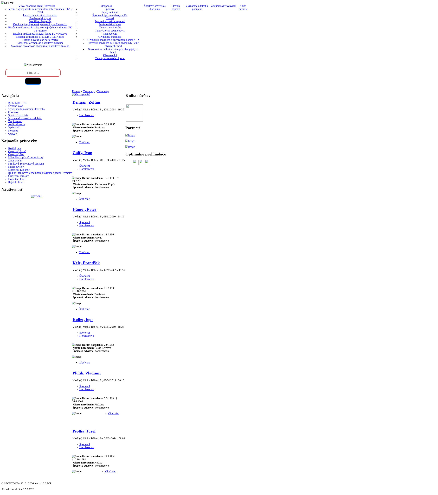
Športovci (110, 9)
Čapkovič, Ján (16, 154)
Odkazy (12, 133)
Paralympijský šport (40, 18)
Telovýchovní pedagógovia (110, 30)
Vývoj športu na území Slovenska (26, 109)
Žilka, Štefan (15, 160)
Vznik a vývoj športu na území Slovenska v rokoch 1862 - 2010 (40, 11)
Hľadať (33, 81)
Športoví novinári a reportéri (110, 21)
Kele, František (86, 263)
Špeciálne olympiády (40, 21)
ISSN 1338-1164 (17, 102)
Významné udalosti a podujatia (197, 7)
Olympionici (110, 55)
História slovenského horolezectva (40, 39)
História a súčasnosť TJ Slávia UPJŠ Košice (40, 36)
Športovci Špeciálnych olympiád (109, 15)
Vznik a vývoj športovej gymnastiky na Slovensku (40, 24)
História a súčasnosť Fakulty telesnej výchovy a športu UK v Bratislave (40, 29)
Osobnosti (13, 112)
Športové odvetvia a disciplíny (155, 7)
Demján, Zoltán (86, 102)
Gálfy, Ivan (82, 153)
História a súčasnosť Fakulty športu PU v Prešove (40, 33)
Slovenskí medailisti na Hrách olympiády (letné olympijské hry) (113, 44)
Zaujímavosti (218, 5)
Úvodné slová (15, 105)
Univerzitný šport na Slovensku (40, 15)
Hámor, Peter (84, 209)
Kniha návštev (243, 7)
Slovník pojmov (176, 7)
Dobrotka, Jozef (16, 179)
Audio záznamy (16, 124)
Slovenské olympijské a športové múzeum (40, 42)
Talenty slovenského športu (110, 58)
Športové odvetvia (18, 115)
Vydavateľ (230, 5)
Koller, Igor (83, 319)
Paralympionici (110, 12)
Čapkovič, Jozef (17, 151)
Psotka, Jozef (84, 431)
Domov (76, 91)
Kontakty (13, 130)
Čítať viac (84, 142)
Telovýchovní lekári (110, 27)
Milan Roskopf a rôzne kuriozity (25, 157)
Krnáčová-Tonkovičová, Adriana (26, 163)
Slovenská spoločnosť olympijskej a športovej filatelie (40, 46)
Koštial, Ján (14, 148)
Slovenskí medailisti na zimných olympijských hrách (113, 51)
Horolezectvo (86, 115)
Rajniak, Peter (15, 182)
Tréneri (110, 18)
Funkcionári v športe (110, 24)
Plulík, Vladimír (87, 373)
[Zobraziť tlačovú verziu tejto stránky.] (81, 94)
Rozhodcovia (110, 33)
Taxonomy (89, 91)
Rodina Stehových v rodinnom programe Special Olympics (40, 172)
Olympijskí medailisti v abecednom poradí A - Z (113, 39)
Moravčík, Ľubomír (18, 169)
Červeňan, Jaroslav (18, 175)
